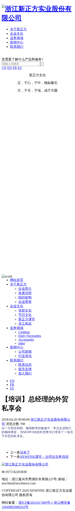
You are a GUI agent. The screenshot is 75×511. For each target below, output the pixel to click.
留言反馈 (25, 369)
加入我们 (25, 373)
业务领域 (16, 38)
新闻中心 (16, 42)
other (21, 343)
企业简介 (25, 288)
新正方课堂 (26, 319)
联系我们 (16, 46)
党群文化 (25, 310)
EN (9, 68)
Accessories (26, 339)
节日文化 (25, 315)
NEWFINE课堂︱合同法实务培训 (44, 456)
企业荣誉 (25, 301)
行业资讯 (25, 356)
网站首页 (16, 280)
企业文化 (16, 33)
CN (4, 68)
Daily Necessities (29, 336)
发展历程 (25, 293)
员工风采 (25, 323)
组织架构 (25, 297)
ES (20, 68)
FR (15, 68)
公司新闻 (25, 351)
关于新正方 (18, 29)
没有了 (25, 452)
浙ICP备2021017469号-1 (35, 502)
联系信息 (25, 364)
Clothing (24, 332)
